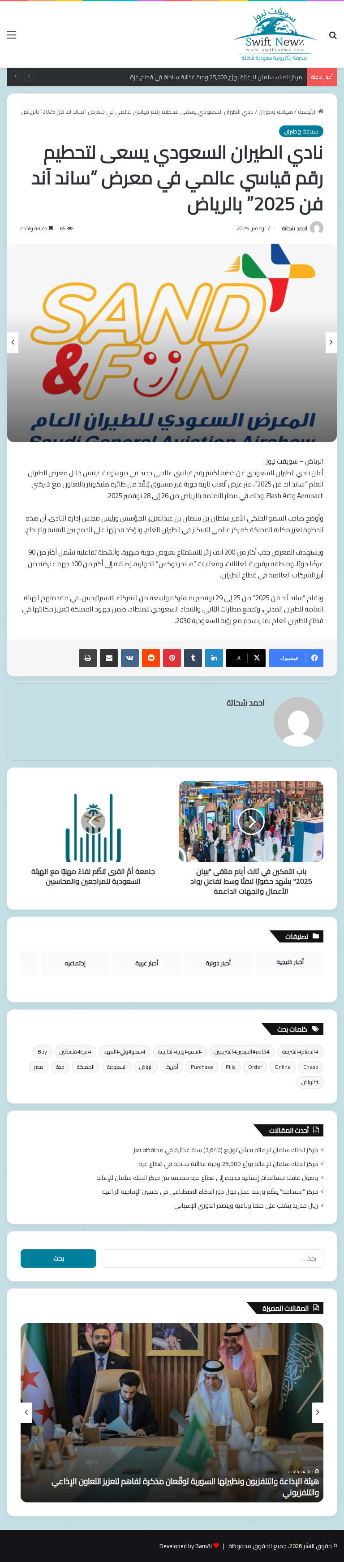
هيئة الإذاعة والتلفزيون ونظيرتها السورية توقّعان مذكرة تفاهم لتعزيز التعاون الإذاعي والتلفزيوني (185, 1487)
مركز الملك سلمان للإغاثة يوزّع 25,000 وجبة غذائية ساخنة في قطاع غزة (228, 1164)
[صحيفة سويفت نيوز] (275, 34)
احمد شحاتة (294, 228)
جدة (60, 1067)
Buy (42, 1051)
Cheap (310, 1067)
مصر (38, 1067)
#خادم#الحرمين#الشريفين (242, 1051)
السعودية (117, 1067)
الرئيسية (308, 111)
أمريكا (171, 1067)
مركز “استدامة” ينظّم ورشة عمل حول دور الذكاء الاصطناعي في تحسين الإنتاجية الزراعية (210, 1191)
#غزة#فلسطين (75, 1051)
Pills (231, 1067)
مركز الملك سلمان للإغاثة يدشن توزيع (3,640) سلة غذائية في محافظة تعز (225, 1150)
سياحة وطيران (275, 111)
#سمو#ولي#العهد (125, 1051)
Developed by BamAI (185, 1545)
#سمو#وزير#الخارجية (180, 1051)
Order (255, 1067)
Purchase (202, 1067)
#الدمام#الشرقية (300, 1051)
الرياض (146, 1067)
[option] (172, 343)
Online (283, 1067)
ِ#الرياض (309, 1082)
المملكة (86, 1067)
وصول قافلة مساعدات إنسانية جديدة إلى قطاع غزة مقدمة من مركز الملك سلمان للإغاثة (207, 1177)
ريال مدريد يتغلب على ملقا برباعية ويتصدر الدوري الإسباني (246, 1205)
